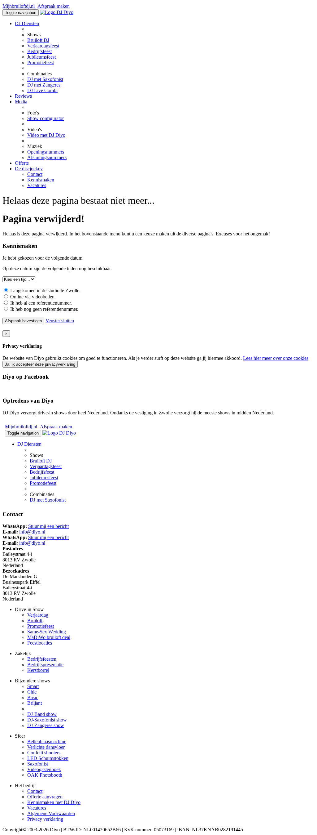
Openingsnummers (45, 151)
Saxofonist (37, 763)
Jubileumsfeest (41, 57)
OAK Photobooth (44, 775)
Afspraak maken (53, 6)
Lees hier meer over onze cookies (275, 358)
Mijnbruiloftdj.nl (19, 6)
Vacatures (36, 185)
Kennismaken (40, 179)
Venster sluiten (60, 320)
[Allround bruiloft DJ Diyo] (56, 12)
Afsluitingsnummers (47, 157)
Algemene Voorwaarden (51, 813)
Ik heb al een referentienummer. (40, 303)
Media (21, 101)
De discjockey (29, 168)
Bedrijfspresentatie (45, 664)
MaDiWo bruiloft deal (48, 637)
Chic (32, 691)
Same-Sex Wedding (46, 631)
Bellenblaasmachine (46, 741)
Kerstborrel (38, 670)
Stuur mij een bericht (48, 526)
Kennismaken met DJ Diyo (53, 802)
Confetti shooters (43, 752)
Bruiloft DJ (38, 40)
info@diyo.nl (32, 531)
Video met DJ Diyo (46, 135)
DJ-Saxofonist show (47, 719)
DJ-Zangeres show (45, 725)
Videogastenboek (44, 769)
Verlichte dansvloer (46, 747)
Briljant (34, 703)
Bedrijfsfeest (39, 51)
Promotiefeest (40, 62)
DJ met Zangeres (43, 84)
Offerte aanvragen (45, 796)
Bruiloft (34, 620)
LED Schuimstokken (47, 758)
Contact (34, 174)
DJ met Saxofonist (45, 79)
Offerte (22, 163)
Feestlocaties (39, 642)
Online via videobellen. (32, 296)
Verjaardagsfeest (43, 45)
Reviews (23, 96)
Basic (32, 697)
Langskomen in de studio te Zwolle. (44, 290)
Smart (33, 686)
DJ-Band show (42, 714)
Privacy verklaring (45, 819)
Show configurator (45, 118)
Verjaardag (37, 615)
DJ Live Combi (42, 90)
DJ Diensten (27, 23)
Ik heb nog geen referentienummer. (43, 309)
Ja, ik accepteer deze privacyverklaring (40, 364)
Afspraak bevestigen (23, 321)
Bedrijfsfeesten (41, 659)
